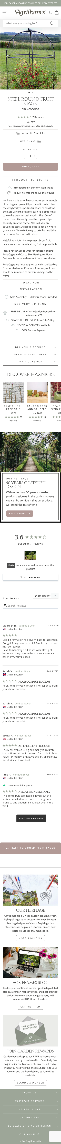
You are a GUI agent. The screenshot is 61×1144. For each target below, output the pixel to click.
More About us (30, 938)
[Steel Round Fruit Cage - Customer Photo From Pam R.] (30, 555)
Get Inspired (29, 1117)
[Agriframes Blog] (30, 962)
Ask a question (30, 361)
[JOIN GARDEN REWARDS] (30, 1030)
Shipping (26, 126)
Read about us (19, 513)
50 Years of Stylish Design (29, 1126)
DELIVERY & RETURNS (30, 347)
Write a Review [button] (32, 577)
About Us (29, 1093)
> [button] (31, 818)
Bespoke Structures (30, 354)
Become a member (30, 1082)
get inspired (30, 1006)
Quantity (30, 149)
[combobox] (30, 23)
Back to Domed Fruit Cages (33, 848)
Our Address (29, 1134)
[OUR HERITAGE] (30, 890)
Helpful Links (30, 1109)
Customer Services (30, 1101)
